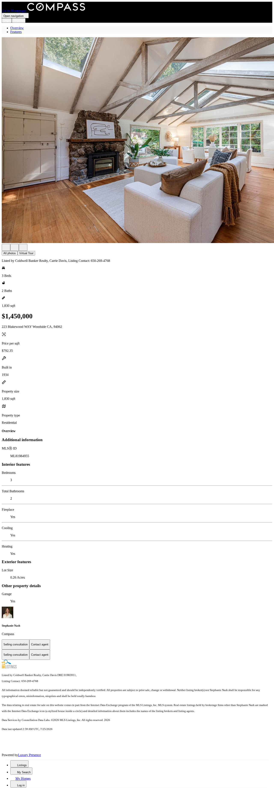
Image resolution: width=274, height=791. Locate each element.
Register (18, 20)
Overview (17, 28)
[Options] (6, 247)
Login (6, 20)
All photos (9, 253)
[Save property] (14, 247)
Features (16, 32)
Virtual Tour (26, 253)
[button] (137, 140)
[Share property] (23, 247)
